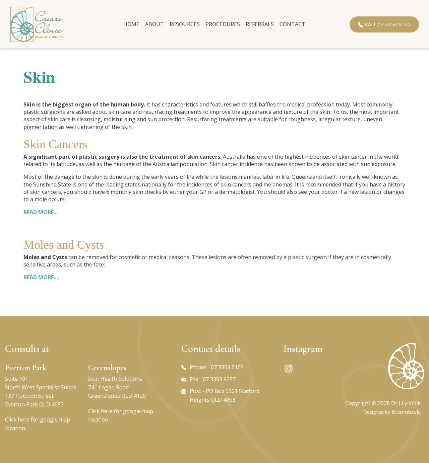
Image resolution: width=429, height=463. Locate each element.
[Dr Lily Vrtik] (36, 24)
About (154, 24)
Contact (292, 24)
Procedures (222, 24)
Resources (185, 24)
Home (131, 24)
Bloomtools (406, 411)
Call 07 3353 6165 (388, 24)
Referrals (260, 24)
